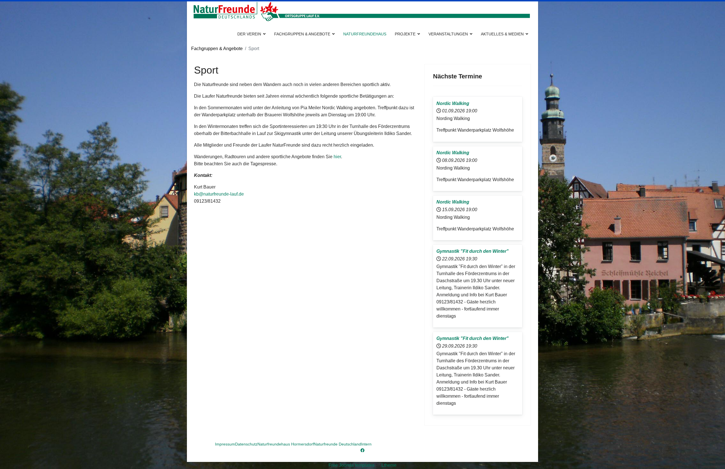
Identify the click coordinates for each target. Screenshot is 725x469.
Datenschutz (246, 444)
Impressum (225, 444)
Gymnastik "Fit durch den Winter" (472, 251)
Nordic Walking (452, 103)
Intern (366, 444)
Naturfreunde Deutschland (337, 444)
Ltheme (388, 465)
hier (337, 156)
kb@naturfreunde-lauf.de (219, 194)
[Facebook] (362, 450)
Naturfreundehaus (364, 34)
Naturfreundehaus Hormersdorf (285, 444)
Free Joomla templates (351, 465)
